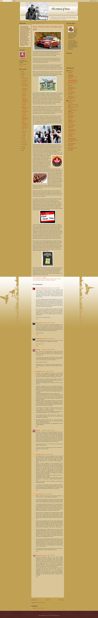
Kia (33, 280)
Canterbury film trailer (72, 130)
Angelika (70, 119)
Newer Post (34, 600)
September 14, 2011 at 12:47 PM (47, 371)
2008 (22, 150)
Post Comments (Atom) (41, 602)
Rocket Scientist (71, 87)
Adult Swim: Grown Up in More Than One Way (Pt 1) (73, 140)
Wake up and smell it (24, 115)
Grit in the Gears (71, 91)
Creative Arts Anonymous (70, 75)
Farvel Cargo (70, 96)
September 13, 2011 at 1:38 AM (48, 349)
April (23, 138)
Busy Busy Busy (71, 144)
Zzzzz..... (69, 101)
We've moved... (71, 126)
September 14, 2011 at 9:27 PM (48, 430)
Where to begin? (71, 112)
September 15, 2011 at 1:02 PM (47, 454)
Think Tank (23, 92)
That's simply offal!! (75, 27)
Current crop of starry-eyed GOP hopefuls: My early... (24, 100)
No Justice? (23, 97)
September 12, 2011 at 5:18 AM (53, 288)
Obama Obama (37, 280)
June (23, 135)
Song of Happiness (72, 143)
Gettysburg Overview (23, 95)
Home (48, 600)
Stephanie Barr (39, 322)
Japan (55, 278)
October (23, 82)
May (23, 137)
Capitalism (48, 278)
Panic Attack (70, 41)
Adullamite (70, 70)
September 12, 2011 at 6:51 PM (48, 338)
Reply (37, 319)
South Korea (52, 280)
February (23, 142)
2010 (22, 146)
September (24, 84)
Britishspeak (70, 25)
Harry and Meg (70, 71)
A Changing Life (71, 129)
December (24, 78)
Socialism (48, 280)
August (23, 131)
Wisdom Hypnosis (72, 125)
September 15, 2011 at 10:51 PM (45, 494)
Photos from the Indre (72, 147)
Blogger (57, 615)
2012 (22, 75)
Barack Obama (39, 278)
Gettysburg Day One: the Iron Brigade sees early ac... (24, 119)
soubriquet (38, 371)
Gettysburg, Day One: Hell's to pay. (24, 128)
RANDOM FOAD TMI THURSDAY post (72, 121)
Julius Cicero (38, 555)
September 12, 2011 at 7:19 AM (48, 322)
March (23, 140)
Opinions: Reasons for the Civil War (25, 107)
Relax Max (38, 349)
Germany (52, 278)
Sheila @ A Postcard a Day (41, 288)
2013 (22, 73)
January (23, 144)
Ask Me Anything (71, 138)
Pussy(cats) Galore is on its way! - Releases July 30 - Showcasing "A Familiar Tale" (73, 83)
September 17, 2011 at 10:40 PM (48, 555)
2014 (22, 71)
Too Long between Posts (72, 76)
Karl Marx (59, 278)
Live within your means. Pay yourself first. (24, 89)
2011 (22, 77)
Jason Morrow (48, 615)
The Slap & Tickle (71, 40)
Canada (43, 278)
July (23, 133)
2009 (22, 148)
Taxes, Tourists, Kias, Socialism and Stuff (25, 111)
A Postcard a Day (71, 100)
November (24, 80)
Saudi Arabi (43, 280)
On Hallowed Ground (40, 343)
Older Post (61, 600)
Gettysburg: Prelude (23, 104)
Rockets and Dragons (72, 80)
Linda (37, 494)
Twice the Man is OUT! (72, 88)
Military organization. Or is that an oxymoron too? (25, 124)
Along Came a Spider (72, 97)
